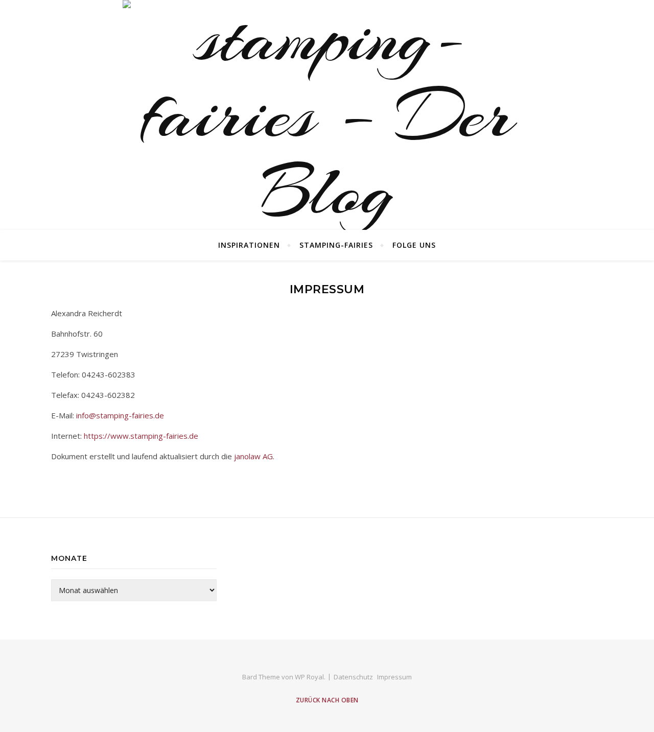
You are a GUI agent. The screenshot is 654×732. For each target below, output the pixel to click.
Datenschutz (353, 676)
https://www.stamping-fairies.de (141, 436)
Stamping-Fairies (336, 245)
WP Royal (309, 676)
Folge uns (414, 245)
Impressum (394, 676)
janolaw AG (253, 456)
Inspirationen (249, 245)
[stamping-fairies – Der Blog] (327, 115)
